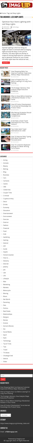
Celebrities (6, 190)
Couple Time (7, 193)
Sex (4, 329)
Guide (5, 249)
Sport (5, 335)
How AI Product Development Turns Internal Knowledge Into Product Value (21, 106)
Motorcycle (7, 290)
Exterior (6, 222)
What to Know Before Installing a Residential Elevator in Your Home (21, 97)
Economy (6, 207)
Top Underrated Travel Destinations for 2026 (18, 130)
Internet (6, 264)
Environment (7, 216)
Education (6, 210)
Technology (15, 27)
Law (4, 273)
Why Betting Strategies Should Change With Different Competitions (21, 114)
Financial (6, 228)
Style (4, 338)
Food (5, 231)
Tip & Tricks (7, 344)
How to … (6, 258)
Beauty (5, 166)
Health (5, 252)
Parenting (6, 302)
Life (4, 276)
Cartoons (6, 181)
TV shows (6, 353)
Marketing (6, 284)
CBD (4, 187)
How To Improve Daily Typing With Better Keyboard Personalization (21, 138)
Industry (6, 261)
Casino (5, 184)
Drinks (5, 204)
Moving (5, 293)
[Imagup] (16, 5)
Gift (4, 246)
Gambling (6, 237)
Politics (5, 308)
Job (4, 270)
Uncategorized (8, 356)
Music (5, 296)
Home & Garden (8, 255)
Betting (5, 169)
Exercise (6, 219)
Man (4, 281)
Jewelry (5, 267)
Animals (6, 163)
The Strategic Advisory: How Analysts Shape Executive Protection (20, 89)
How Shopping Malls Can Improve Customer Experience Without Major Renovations (21, 73)
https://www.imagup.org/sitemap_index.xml (14, 423)
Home (4, 13)
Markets (6, 287)
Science (5, 323)
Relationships (7, 314)
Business (6, 175)
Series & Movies (8, 326)
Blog (4, 172)
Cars (4, 178)
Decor (5, 201)
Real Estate (6, 311)
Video (5, 361)
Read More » (6, 62)
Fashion (5, 225)
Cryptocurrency (8, 199)
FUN (4, 234)
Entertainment (8, 213)
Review (5, 320)
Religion (6, 317)
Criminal (6, 196)
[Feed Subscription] (32, 17)
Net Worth (6, 299)
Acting (5, 160)
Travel (5, 350)
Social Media (7, 332)
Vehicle (5, 358)
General (5, 243)
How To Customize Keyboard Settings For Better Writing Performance (20, 146)
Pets (4, 305)
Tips (4, 347)
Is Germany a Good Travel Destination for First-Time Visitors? (19, 122)
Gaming (5, 240)
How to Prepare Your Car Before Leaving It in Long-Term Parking (21, 81)
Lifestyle (6, 279)
